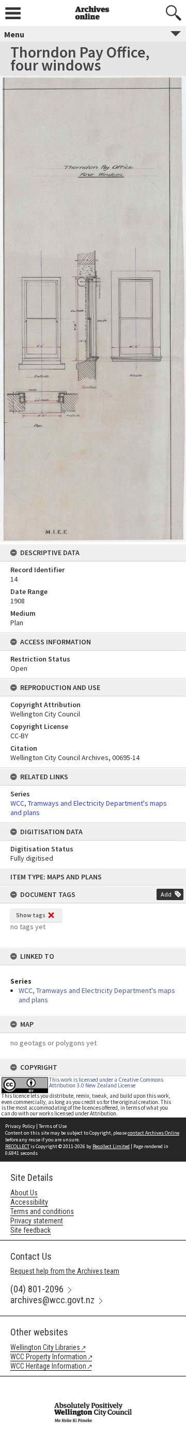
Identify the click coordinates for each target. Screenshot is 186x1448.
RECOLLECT (17, 1146)
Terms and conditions (42, 1211)
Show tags (30, 915)
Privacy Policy (20, 1126)
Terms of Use (53, 1126)
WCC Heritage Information (48, 1366)
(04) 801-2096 (37, 1289)
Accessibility (29, 1202)
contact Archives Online (153, 1132)
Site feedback (30, 1230)
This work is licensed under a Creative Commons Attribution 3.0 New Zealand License (106, 1082)
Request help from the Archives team (64, 1271)
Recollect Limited (111, 1146)
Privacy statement (36, 1221)
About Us (24, 1193)
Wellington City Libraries (45, 1347)
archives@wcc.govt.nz (52, 1299)
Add (166, 894)
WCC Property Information (48, 1357)
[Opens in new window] (93, 1383)
